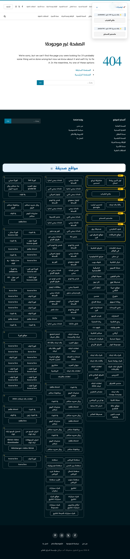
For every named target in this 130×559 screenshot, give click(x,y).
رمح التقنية (115, 322)
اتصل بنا (80, 138)
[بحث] (5, 16)
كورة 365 (32, 180)
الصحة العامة (120, 126)
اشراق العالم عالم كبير (96, 376)
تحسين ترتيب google (96, 206)
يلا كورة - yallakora (13, 270)
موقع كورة (22, 335)
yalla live (23, 222)
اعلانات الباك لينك (96, 367)
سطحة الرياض (73, 460)
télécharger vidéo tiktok (22, 448)
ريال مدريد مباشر (73, 401)
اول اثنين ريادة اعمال (115, 181)
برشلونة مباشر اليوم (13, 206)
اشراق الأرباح (96, 344)
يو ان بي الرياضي (96, 400)
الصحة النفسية (63, 6)
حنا (73, 318)
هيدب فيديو (96, 316)
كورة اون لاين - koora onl (32, 270)
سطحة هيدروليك (54, 465)
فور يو (54, 262)
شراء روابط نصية (115, 361)
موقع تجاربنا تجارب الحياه (54, 358)
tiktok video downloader (13, 441)
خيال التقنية (115, 262)
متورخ (115, 296)
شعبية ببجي (73, 287)
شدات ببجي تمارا (55, 180)
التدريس (115, 375)
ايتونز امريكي (54, 194)
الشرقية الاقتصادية (96, 269)
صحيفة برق (96, 229)
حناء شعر (55, 309)
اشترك (8, 6)
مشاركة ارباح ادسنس (96, 181)
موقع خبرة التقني (115, 289)
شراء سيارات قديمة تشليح (64, 513)
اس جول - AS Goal (13, 278)
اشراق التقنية (96, 248)
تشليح (73, 488)
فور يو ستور (55, 231)
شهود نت (96, 327)
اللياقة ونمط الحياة (51, 6)
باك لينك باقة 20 (54, 342)
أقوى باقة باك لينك (55, 349)
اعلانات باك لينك (73, 371)
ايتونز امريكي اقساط (54, 254)
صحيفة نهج (115, 282)
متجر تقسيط (54, 217)
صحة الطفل (73, 6)
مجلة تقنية (115, 400)
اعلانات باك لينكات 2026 (22, 399)
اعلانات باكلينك (64, 376)
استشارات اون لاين (96, 308)
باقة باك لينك (115, 205)
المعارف (115, 316)
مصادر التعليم (96, 392)
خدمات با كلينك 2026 (73, 358)
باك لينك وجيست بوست (115, 393)
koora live (13, 249)
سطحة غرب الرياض (55, 472)
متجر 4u (73, 237)
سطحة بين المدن (73, 465)
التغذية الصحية (83, 6)
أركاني (115, 333)
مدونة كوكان (96, 276)
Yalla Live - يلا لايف (13, 261)
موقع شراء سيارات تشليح (55, 497)
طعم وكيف (115, 327)
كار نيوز (96, 282)
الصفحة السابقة (83, 70)
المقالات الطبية (31, 6)
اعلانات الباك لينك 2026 (96, 384)
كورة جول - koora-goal (32, 242)
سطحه (55, 460)
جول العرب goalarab (32, 187)
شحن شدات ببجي (74, 271)
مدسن (96, 296)
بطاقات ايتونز (54, 287)
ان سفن (115, 256)
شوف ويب (96, 262)
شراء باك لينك (115, 355)
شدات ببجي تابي (55, 189)
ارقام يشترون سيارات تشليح (73, 506)
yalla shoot (55, 387)
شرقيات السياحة (96, 339)
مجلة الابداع (96, 302)
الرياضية (54, 371)
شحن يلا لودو (73, 279)
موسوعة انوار (115, 344)
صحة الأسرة (41, 6)
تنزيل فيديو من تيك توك (32, 432)
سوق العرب (73, 342)
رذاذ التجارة (96, 322)
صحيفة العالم (96, 414)
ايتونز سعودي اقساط (73, 201)
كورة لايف (32, 296)
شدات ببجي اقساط (73, 181)
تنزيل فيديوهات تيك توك (31, 441)
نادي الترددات (115, 307)
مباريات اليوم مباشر (73, 394)
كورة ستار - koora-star (13, 233)
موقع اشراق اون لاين (96, 236)
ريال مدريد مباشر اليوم (32, 206)
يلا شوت (73, 387)
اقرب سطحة (54, 480)
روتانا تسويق (115, 302)
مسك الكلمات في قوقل (115, 249)
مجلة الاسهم (115, 268)
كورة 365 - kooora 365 (32, 278)
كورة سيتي (13, 180)
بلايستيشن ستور (73, 293)
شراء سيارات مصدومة (54, 506)
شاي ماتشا (73, 324)
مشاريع (55, 365)
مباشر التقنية (96, 333)
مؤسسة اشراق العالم (49, 550)
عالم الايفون (115, 276)
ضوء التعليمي (115, 229)
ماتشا (54, 318)
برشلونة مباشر (55, 393)
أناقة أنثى (96, 288)
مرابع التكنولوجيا (96, 256)
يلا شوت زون (32, 415)
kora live (13, 290)
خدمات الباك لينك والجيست (73, 335)
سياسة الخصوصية (76, 130)
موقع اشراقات (115, 235)
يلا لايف (22, 194)
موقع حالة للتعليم (115, 407)
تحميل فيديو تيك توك (13, 432)
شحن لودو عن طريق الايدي (55, 280)
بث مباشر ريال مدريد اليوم (13, 187)
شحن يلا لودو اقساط (54, 201)
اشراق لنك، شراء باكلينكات (115, 367)
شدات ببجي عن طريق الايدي (54, 238)
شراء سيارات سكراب (54, 489)
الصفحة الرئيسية (83, 74)
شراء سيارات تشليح (73, 497)
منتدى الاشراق (115, 383)
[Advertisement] (65, 30)
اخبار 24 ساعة (96, 406)
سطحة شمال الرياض (73, 472)
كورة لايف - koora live (32, 370)
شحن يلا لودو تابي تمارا (54, 246)
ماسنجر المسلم (105, 218)
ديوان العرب (73, 365)
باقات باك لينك (96, 361)
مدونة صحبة (115, 339)
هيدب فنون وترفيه (115, 415)
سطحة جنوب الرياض (73, 481)
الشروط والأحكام (77, 134)
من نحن (80, 126)
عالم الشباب (106, 194)
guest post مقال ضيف (55, 335)
